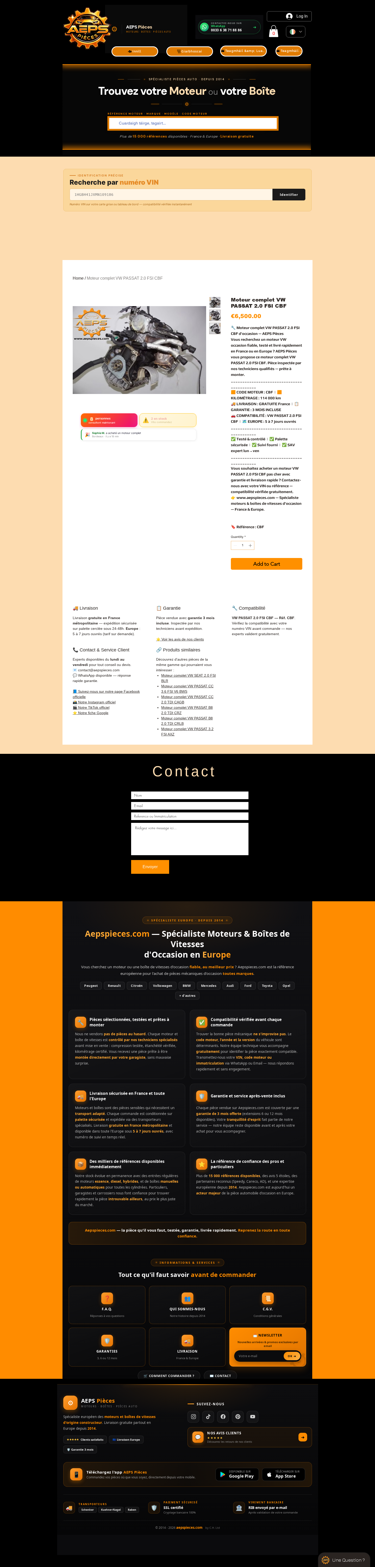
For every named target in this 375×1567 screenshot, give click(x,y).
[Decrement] (235, 545)
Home (78, 278)
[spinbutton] (243, 545)
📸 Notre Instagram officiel (94, 702)
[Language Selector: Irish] (295, 31)
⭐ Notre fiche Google (90, 713)
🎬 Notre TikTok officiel (91, 707)
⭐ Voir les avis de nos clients (180, 639)
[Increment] (251, 545)
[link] (274, 31)
